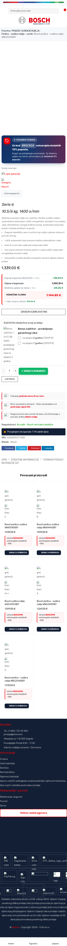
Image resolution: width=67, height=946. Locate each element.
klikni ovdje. (31, 417)
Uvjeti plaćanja (7, 763)
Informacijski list (11, 193)
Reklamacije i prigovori (11, 797)
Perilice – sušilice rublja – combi (17, 34)
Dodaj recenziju (9, 168)
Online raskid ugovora (33, 813)
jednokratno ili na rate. (31, 396)
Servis (3, 805)
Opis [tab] (4, 459)
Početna (6, 31)
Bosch (14, 442)
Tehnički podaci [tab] (53, 459)
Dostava (4, 768)
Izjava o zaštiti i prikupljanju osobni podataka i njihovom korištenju (33, 781)
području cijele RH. (20, 407)
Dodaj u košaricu (34, 371)
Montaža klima (7, 772)
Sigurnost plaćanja (9, 776)
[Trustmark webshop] (24, 819)
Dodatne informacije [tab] (25, 459)
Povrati (3, 801)
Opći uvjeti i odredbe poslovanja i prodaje (20, 785)
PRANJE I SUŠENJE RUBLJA (25, 31)
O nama (4, 759)
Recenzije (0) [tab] (10, 463)
